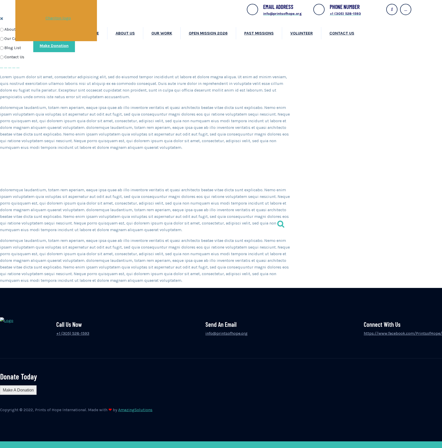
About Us (125, 33)
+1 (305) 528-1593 (72, 333)
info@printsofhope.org (226, 333)
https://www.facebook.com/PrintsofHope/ (403, 333)
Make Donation (54, 45)
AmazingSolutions (135, 409)
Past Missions (259, 33)
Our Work (161, 33)
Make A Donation (18, 390)
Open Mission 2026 (208, 33)
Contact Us (341, 33)
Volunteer (301, 33)
